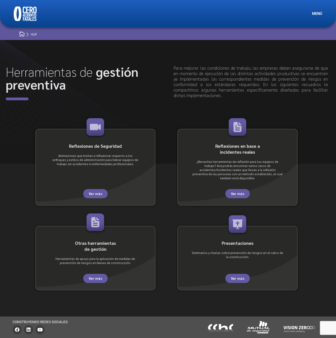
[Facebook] (17, 329)
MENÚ (317, 13)
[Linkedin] (28, 329)
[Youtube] (40, 329)
